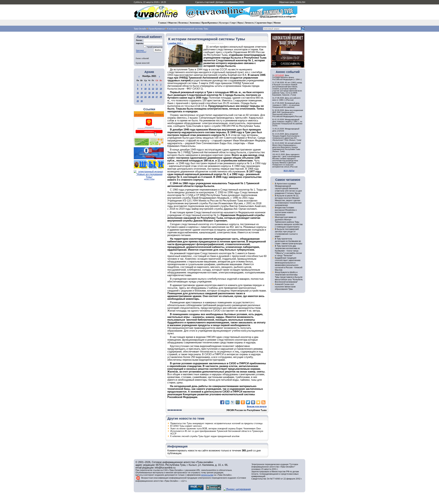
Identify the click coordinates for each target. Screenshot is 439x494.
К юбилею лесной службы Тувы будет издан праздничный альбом (204, 436)
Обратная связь (287, 2)
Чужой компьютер (154, 47)
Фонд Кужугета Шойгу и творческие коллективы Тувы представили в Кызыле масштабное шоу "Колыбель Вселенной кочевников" (289, 277)
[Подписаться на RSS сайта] (263, 402)
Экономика (194, 22)
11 (149, 89)
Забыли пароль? (141, 52)
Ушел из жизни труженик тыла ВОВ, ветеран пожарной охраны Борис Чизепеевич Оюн (215, 428)
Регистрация (140, 50)
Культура (223, 22)
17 (145, 93)
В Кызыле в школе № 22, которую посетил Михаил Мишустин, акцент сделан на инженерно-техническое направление (288, 200)
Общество (172, 22)
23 (142, 97)
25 (149, 97)
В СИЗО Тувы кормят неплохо (186, 426)
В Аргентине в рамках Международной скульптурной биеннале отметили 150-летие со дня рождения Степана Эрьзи (288, 188)
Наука (240, 22)
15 (138, 93)
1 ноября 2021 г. (175, 43)
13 (157, 89)
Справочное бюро (263, 22)
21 (161, 93)
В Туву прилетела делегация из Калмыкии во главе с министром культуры (288, 241)
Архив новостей (142, 62)
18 (149, 93)
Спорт (233, 22)
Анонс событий (142, 58)
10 (145, 89)
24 (145, 97)
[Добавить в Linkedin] (227, 402)
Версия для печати (256, 406)
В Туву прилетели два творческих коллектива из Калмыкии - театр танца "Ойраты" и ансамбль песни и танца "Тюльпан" (288, 251)
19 (153, 93)
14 (161, 89)
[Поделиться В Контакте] (253, 402)
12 (153, 89)
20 (157, 93)
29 (138, 101)
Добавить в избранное (227, 2)
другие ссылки (149, 179)
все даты (289, 170)
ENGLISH (300, 2)
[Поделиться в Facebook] (222, 402)
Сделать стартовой (204, 2)
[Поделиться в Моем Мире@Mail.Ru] (238, 402)
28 (161, 97)
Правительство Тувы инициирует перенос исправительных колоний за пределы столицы (216, 423)
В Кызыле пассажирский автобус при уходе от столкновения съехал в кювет (287, 233)
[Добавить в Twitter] (248, 402)
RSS (241, 2)
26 (153, 97)
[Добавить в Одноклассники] (243, 402)
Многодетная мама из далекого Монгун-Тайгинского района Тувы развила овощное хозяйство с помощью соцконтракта (289, 222)
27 (157, 97)
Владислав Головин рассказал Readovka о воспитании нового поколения (286, 211)
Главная (162, 22)
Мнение (277, 22)
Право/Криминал (209, 22)
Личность (249, 22)
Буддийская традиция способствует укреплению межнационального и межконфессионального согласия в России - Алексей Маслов (288, 264)
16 (142, 93)
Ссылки (149, 109)
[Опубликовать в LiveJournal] (232, 402)
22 (138, 97)
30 (142, 101)
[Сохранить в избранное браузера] (258, 402)
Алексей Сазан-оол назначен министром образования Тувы (285, 286)
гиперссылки (207, 475)
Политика (183, 22)
